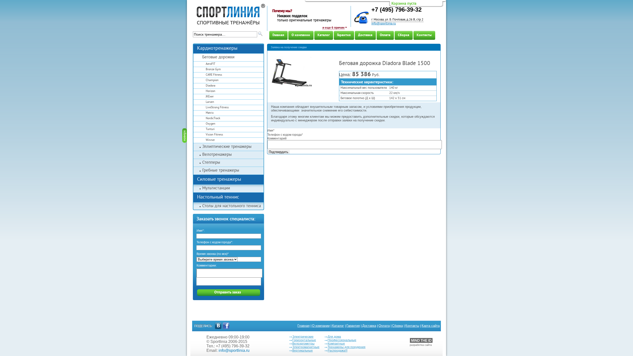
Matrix (210, 113)
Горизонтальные (304, 340)
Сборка (403, 35)
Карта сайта (431, 326)
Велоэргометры (303, 343)
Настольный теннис (218, 197)
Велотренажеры (217, 154)
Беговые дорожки (218, 57)
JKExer (210, 97)
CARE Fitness (214, 75)
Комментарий (277, 138)
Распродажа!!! (337, 350)
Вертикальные (302, 350)
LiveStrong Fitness (217, 108)
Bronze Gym (213, 69)
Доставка (365, 35)
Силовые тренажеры (219, 180)
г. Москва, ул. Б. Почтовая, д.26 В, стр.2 (397, 20)
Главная (278, 35)
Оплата (385, 35)
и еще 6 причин (333, 27)
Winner (210, 140)
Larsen (210, 102)
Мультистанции (216, 188)
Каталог (323, 35)
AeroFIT (210, 64)
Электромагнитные (305, 347)
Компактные (336, 343)
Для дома (334, 336)
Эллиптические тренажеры (226, 147)
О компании (301, 35)
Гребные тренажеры (220, 170)
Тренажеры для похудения (346, 347)
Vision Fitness (214, 135)
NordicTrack (213, 118)
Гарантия (344, 35)
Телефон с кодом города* (285, 134)
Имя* (270, 130)
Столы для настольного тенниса (231, 206)
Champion (212, 80)
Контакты (424, 35)
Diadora (210, 86)
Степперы (211, 162)
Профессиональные (342, 340)
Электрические (303, 336)
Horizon (210, 91)
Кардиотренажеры (217, 48)
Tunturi (210, 129)
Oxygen (210, 124)
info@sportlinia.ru (383, 24)
